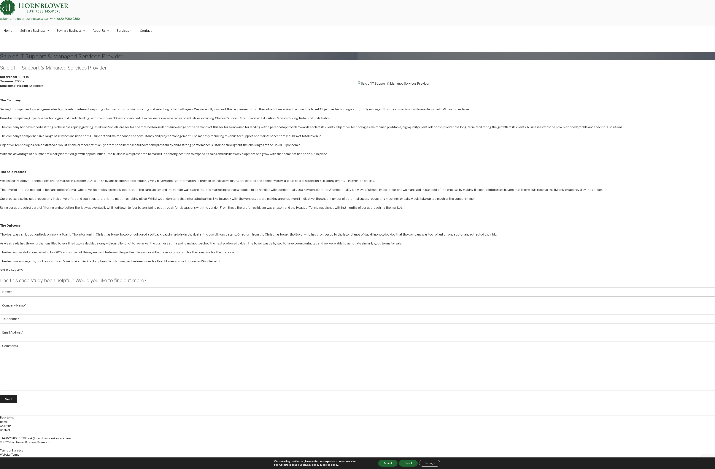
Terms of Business (11, 450)
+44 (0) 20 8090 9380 (65, 18)
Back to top (7, 417)
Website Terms (9, 454)
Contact (146, 30)
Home (8, 30)
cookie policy (330, 465)
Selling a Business (32, 30)
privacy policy (311, 465)
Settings (430, 463)
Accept (388, 463)
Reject (408, 463)
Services (123, 30)
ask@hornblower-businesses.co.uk (25, 18)
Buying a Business (69, 30)
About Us (99, 30)
